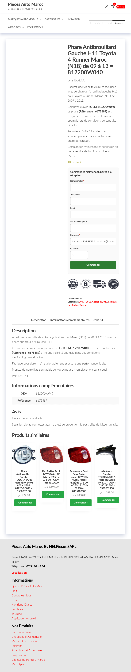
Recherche (119, 23)
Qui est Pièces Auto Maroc (28, 586)
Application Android (24, 618)
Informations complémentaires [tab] (69, 320)
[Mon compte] (107, 6)
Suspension (19, 655)
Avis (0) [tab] (98, 320)
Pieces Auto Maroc (25, 4)
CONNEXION (35, 27)
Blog (14, 591)
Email (72, 208)
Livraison (73, 19)
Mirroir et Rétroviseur (25, 641)
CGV (14, 600)
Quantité (74, 249)
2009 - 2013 (85, 302)
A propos (14, 27)
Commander (25, 502)
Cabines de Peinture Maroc (28, 659)
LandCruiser (73, 305)
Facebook (17, 609)
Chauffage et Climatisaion (27, 636)
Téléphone (75, 195)
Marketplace (19, 664)
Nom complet (77, 181)
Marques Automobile (23, 19)
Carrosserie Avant (22, 632)
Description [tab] (38, 320)
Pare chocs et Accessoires (27, 650)
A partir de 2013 (99, 302)
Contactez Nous (21, 595)
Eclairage (112, 302)
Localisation (19, 572)
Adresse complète (78, 222)
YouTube (17, 614)
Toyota (83, 305)
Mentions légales (22, 604)
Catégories (52, 19)
